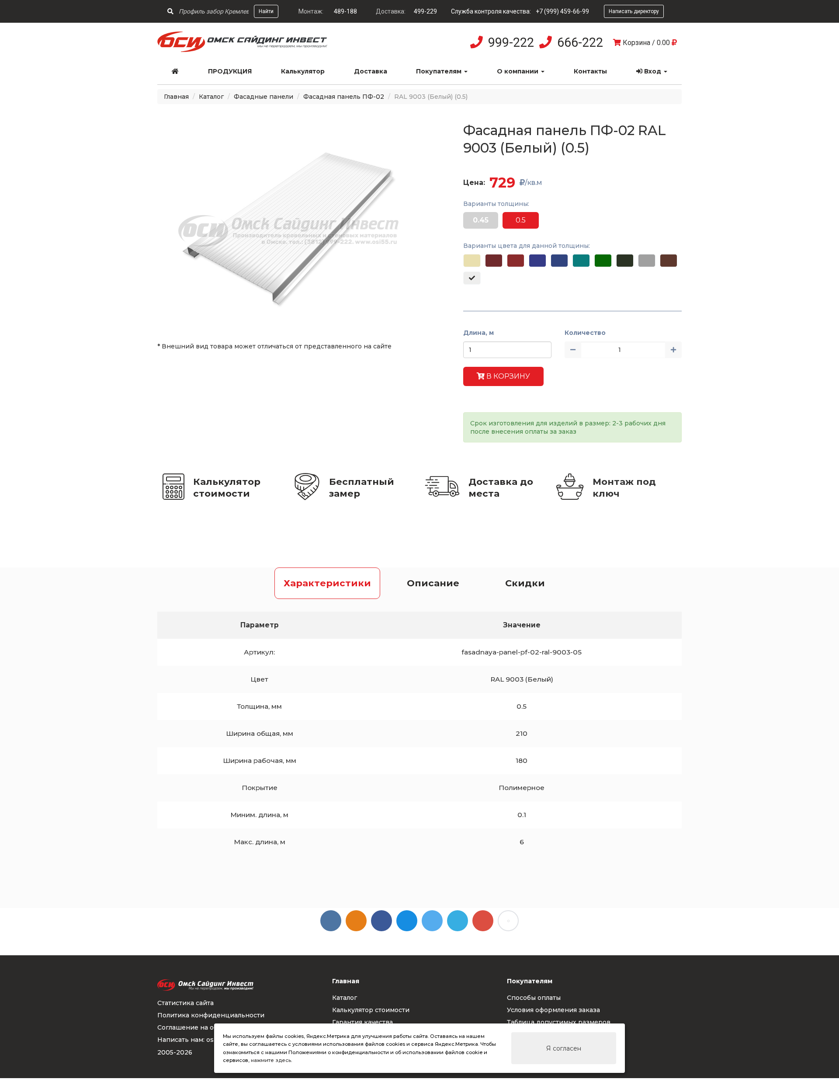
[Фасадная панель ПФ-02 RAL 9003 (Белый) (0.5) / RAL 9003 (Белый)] (472, 278)
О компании (518, 71)
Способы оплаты (534, 998)
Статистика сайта (185, 1003)
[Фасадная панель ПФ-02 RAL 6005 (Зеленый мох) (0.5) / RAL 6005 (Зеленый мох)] (625, 260)
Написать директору (634, 11)
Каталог (211, 97)
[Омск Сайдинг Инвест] (242, 50)
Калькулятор (303, 71)
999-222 (511, 42)
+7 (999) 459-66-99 (562, 11)
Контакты (590, 71)
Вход (652, 71)
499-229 (425, 11)
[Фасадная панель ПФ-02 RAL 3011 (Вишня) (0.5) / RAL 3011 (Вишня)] (515, 260)
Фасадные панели (263, 97)
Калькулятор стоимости (226, 487)
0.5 (521, 220)
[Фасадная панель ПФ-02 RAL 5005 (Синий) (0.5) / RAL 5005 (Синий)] (559, 260)
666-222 (580, 42)
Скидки (525, 583)
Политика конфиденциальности (210, 1015)
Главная (176, 97)
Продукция (230, 71)
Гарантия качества (362, 1022)
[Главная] (175, 71)
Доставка (370, 71)
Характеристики (327, 583)
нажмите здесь (271, 1060)
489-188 (345, 11)
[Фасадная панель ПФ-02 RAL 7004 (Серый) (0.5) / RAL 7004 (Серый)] (646, 260)
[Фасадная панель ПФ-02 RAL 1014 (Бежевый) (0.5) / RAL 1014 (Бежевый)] (472, 260)
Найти (266, 11)
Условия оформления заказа (553, 1010)
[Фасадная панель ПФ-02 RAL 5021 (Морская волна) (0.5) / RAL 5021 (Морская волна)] (581, 260)
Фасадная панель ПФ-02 (343, 97)
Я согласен (563, 1048)
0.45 (481, 220)
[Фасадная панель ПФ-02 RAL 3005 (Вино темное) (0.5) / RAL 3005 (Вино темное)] (494, 260)
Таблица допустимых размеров (558, 1022)
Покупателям (439, 71)
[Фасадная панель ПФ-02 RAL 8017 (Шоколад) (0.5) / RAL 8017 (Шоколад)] (668, 260)
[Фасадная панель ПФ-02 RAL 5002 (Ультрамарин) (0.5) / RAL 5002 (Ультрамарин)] (537, 260)
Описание (433, 583)
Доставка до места (500, 487)
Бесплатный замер (361, 487)
